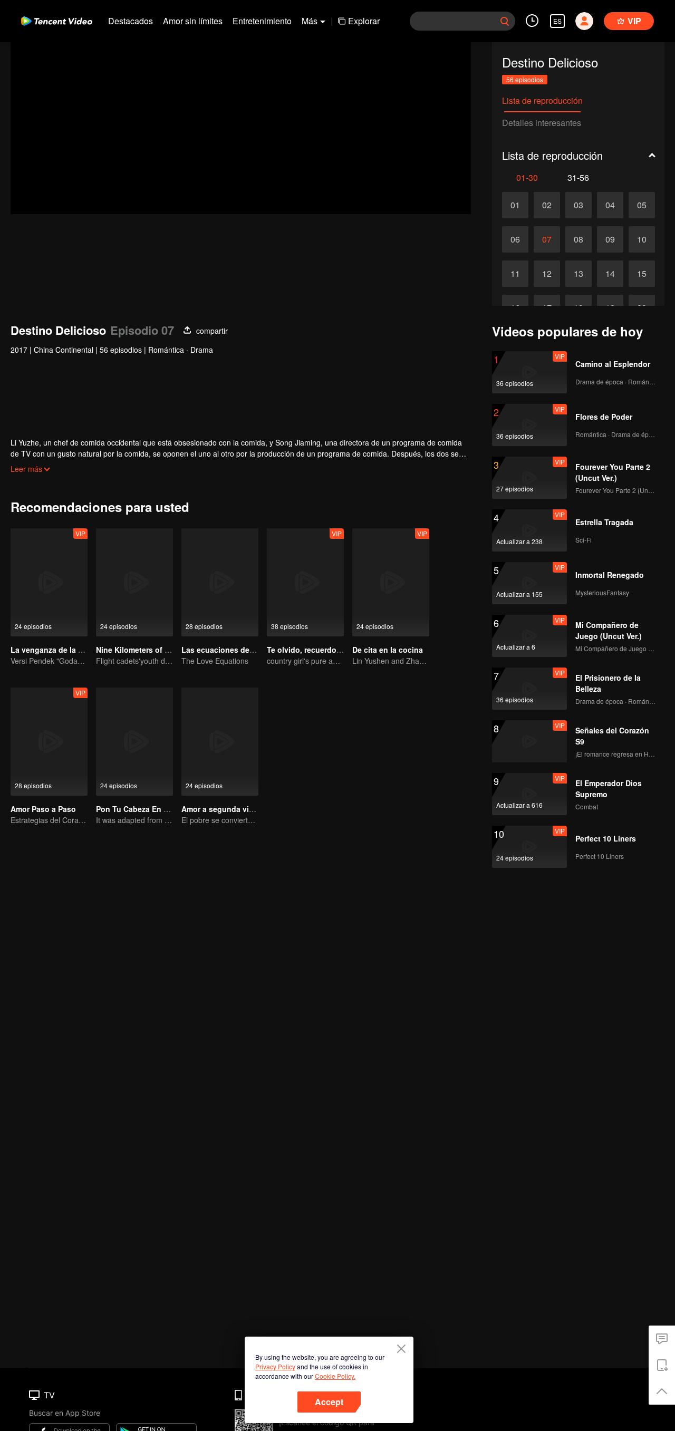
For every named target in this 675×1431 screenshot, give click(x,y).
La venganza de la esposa (57, 649)
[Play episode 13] (578, 273)
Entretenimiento (262, 21)
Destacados (130, 21)
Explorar (364, 21)
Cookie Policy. (335, 1375)
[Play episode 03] (578, 205)
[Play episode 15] (642, 273)
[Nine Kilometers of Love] (134, 582)
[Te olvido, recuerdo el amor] (305, 582)
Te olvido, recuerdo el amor (316, 649)
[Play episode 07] (547, 239)
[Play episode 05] (642, 205)
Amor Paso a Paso (43, 809)
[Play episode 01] (515, 205)
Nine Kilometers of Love (139, 649)
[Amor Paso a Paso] (49, 742)
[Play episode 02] (547, 205)
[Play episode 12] (547, 273)
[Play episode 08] (578, 239)
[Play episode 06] (515, 239)
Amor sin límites (193, 21)
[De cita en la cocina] (390, 582)
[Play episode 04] (610, 205)
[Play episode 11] (515, 273)
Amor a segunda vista (220, 809)
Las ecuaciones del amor (226, 649)
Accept (329, 1402)
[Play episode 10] (642, 239)
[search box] (504, 21)
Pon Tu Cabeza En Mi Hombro (149, 809)
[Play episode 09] (610, 239)
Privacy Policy (275, 1366)
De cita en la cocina (387, 649)
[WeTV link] (56, 21)
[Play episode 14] (610, 273)
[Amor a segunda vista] (219, 742)
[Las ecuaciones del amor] (219, 582)
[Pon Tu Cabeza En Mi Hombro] (134, 742)
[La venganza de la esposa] (49, 582)
